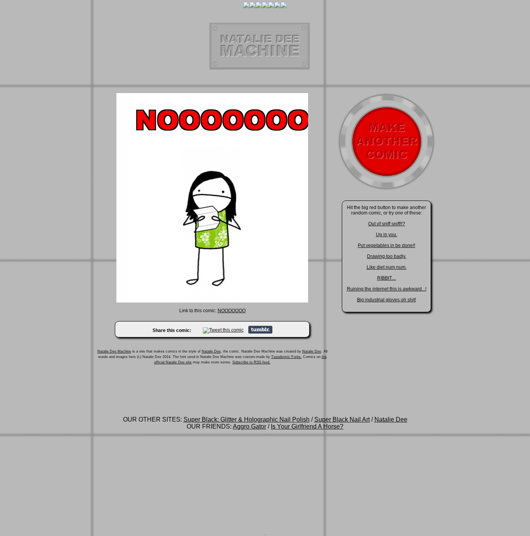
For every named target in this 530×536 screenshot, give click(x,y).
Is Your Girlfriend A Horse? (307, 426)
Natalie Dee (211, 351)
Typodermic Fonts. (286, 357)
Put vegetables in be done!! (386, 245)
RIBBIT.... (386, 278)
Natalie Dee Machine (114, 351)
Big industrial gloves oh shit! (386, 300)
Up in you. (386, 234)
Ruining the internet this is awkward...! (386, 289)
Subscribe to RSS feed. (251, 362)
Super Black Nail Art (342, 419)
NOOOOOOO (232, 310)
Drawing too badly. (386, 256)
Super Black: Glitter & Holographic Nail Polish (247, 419)
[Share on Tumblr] (260, 332)
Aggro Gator (249, 426)
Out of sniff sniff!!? (386, 224)
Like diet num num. (387, 267)
